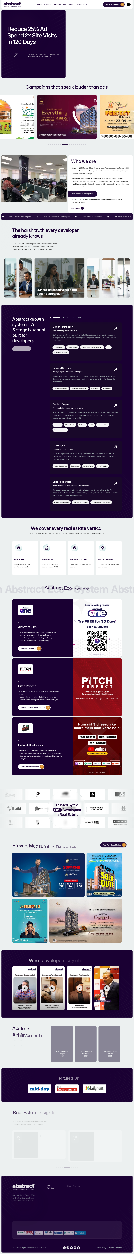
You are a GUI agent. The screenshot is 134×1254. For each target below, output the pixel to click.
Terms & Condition (115, 1248)
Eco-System (80, 4)
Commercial (47, 559)
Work (69, 1194)
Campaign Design (51, 1198)
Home (39, 4)
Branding (47, 4)
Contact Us (71, 1205)
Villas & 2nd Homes (78, 559)
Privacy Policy (101, 1248)
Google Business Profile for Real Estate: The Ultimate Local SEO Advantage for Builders (51, 1146)
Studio (49, 1212)
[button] (48, 144)
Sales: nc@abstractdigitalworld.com (104, 1199)
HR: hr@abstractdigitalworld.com (103, 1202)
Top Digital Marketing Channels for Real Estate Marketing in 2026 (107, 1144)
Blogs (69, 1201)
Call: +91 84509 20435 (98, 1196)
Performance (68, 4)
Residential (19, 559)
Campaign (57, 4)
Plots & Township (105, 559)
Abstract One (51, 1207)
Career (69, 1197)
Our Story (70, 1190)
